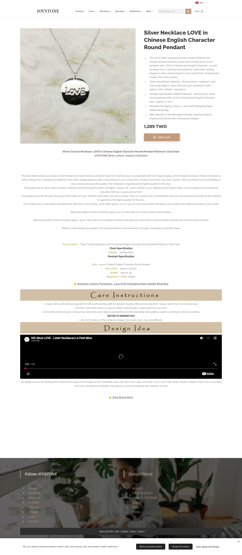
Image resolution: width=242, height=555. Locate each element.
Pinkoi (135, 507)
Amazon (137, 488)
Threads (33, 511)
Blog (117, 531)
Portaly (136, 511)
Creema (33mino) (142, 492)
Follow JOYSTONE (41, 474)
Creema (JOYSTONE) (144, 497)
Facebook (34, 492)
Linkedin (34, 502)
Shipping (124, 531)
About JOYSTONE (106, 531)
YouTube (34, 521)
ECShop (137, 502)
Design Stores (140, 474)
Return (141, 531)
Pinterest (34, 507)
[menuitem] (80, 11)
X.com (32, 516)
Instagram (34, 497)
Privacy (133, 531)
